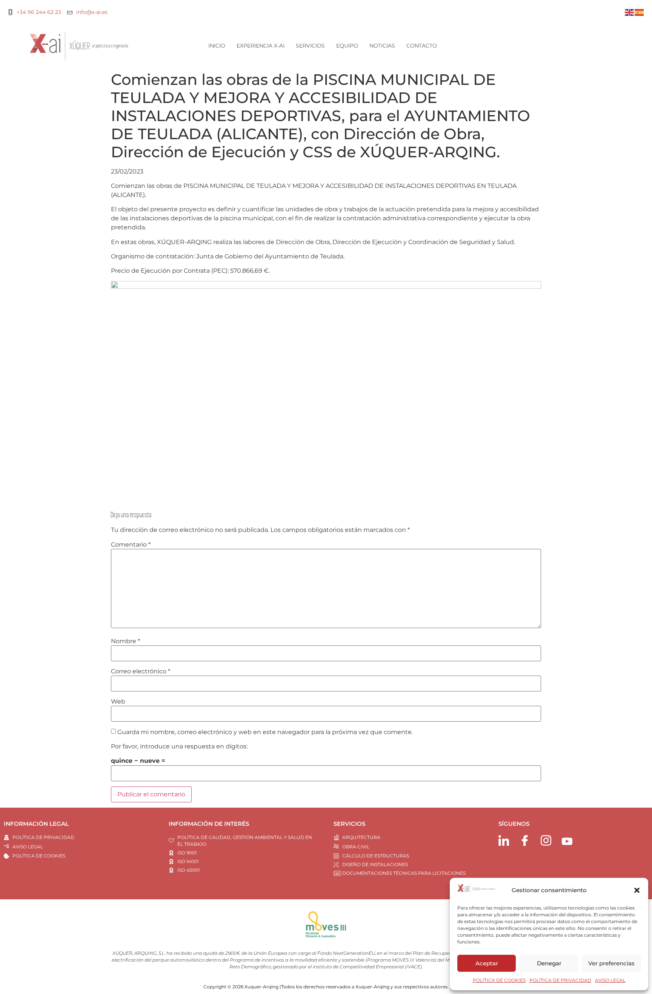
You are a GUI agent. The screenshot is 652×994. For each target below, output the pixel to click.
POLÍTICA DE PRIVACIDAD (560, 980)
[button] (637, 890)
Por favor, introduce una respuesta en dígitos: (179, 747)
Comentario (131, 545)
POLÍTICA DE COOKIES (499, 980)
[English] (630, 11)
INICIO (216, 45)
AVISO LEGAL (610, 980)
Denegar (549, 963)
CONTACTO (421, 45)
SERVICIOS (310, 45)
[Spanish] (639, 11)
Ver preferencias (611, 963)
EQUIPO (347, 45)
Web (118, 702)
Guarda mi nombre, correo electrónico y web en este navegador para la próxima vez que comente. (265, 732)
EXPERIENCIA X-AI (260, 45)
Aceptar (486, 963)
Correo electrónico (140, 671)
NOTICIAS (382, 45)
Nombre (125, 641)
